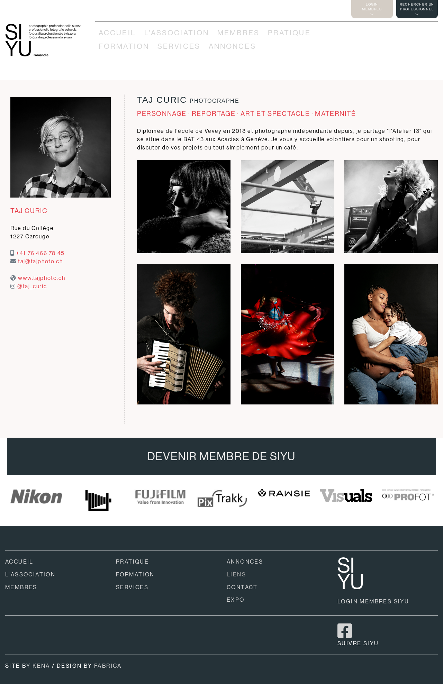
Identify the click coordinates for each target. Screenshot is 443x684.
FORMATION (124, 46)
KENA (41, 666)
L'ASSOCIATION (176, 33)
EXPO (236, 599)
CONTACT (242, 587)
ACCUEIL (117, 33)
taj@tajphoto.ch (40, 261)
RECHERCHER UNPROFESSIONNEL (417, 6)
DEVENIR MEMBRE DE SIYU (221, 456)
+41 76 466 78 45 (40, 253)
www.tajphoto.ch (41, 278)
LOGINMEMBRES (372, 6)
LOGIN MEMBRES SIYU (373, 601)
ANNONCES (232, 46)
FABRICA (108, 666)
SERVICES (178, 46)
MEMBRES (238, 33)
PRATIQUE (289, 33)
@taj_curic (32, 286)
